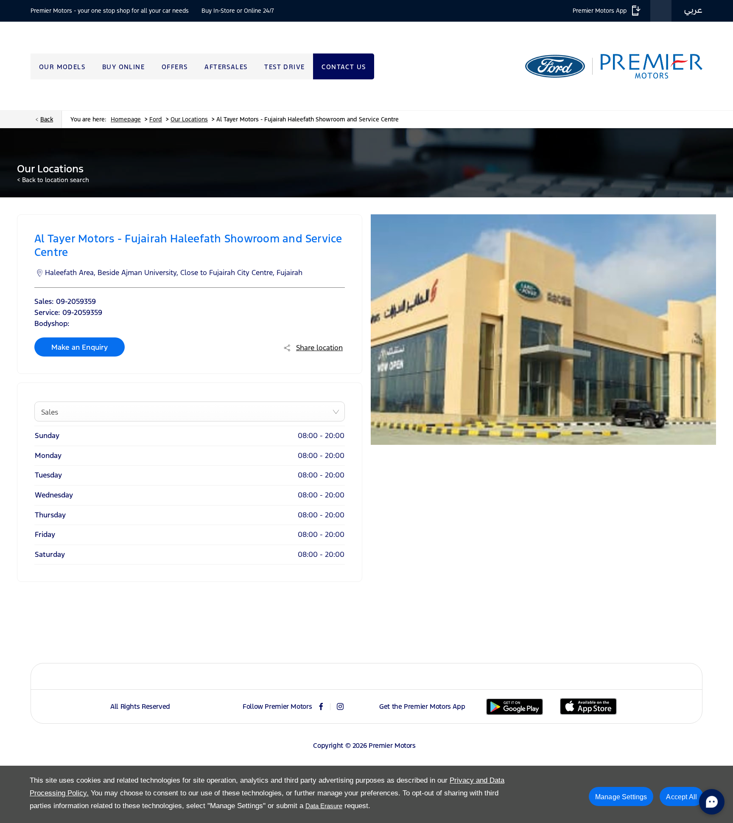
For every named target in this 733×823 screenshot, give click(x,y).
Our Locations (189, 119)
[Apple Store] (588, 706)
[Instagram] (340, 706)
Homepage (126, 119)
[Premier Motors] (647, 66)
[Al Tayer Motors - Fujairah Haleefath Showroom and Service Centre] (543, 329)
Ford (155, 119)
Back (46, 119)
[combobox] (189, 411)
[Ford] (555, 66)
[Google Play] (514, 707)
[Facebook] (321, 706)
